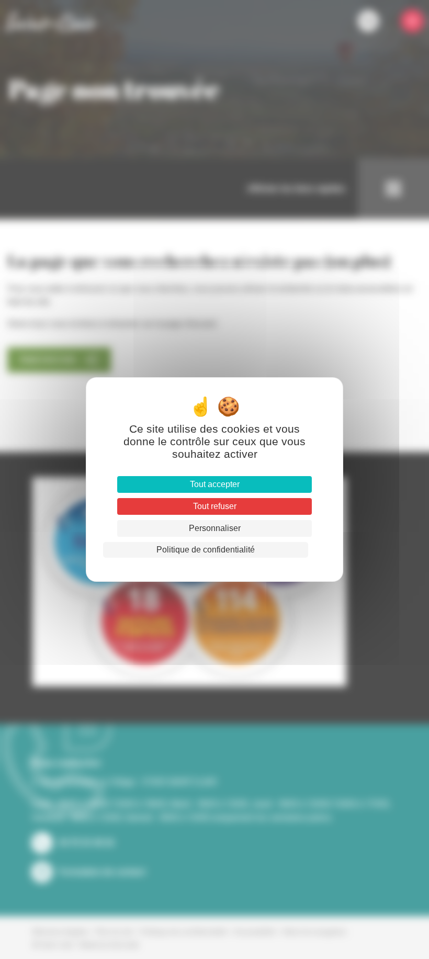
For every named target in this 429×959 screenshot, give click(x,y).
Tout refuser (214, 506)
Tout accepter (215, 484)
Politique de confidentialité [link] (205, 549)
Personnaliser (215, 528)
